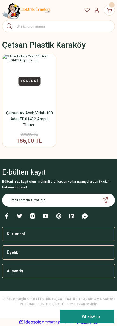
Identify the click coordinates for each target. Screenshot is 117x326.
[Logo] (26, 10)
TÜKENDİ (29, 81)
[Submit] (105, 200)
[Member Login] (97, 10)
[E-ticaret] (58, 322)
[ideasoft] (30, 322)
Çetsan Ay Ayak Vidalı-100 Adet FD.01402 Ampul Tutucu (29, 119)
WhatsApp (91, 316)
